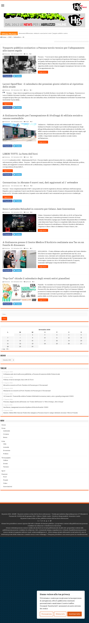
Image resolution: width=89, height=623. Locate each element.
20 (81, 341)
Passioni (4, 474)
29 (20, 346)
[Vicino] (83, 591)
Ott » (7, 349)
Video (5, 483)
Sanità (27, 186)
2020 (10, 37)
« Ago (3, 349)
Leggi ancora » (43, 72)
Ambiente (6, 431)
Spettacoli (28, 281)
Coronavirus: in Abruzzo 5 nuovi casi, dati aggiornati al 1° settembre (40, 182)
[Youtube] (46, 521)
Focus (3, 428)
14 (7, 341)
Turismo (6, 467)
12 (68, 338)
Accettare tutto (74, 614)
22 (20, 344)
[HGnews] (81, 6)
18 (57, 341)
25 (57, 344)
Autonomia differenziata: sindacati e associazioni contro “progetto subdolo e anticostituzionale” (47, 33)
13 (81, 338)
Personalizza (46, 614)
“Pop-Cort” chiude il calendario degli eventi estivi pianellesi (36, 278)
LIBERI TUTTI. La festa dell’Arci (20, 153)
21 (7, 344)
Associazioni (7, 486)
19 (69, 341)
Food (5, 477)
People (27, 121)
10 (45, 338)
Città (26, 54)
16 (32, 341)
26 (69, 344)
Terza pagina (6, 458)
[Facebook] (40, 521)
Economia (6, 450)
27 (81, 344)
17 (45, 341)
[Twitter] (42, 521)
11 (56, 338)
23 (32, 344)
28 (8, 346)
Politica (5, 454)
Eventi (27, 157)
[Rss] (38, 521)
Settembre (17, 37)
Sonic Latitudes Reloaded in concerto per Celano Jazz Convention (39, 208)
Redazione (7, 54)
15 (20, 341)
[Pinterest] (44, 521)
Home (4, 37)
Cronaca (6, 434)
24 (45, 344)
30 (32, 346)
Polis (3, 441)
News (26, 90)
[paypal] (51, 521)
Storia (27, 248)
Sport (3, 471)
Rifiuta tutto (60, 614)
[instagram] (48, 521)
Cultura (5, 460)
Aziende (6, 447)
